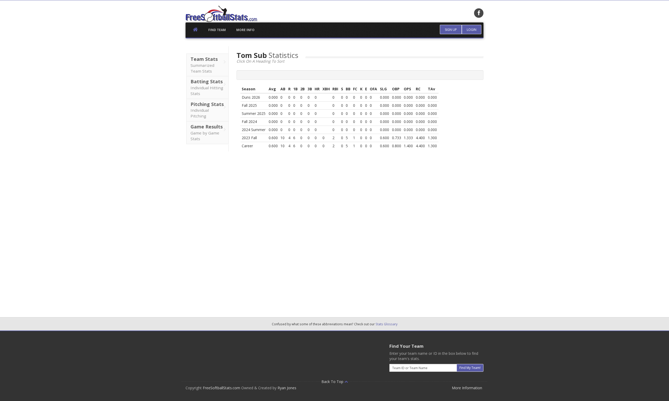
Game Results (207, 132)
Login (471, 29)
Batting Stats (207, 87)
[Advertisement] (207, 229)
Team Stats (204, 65)
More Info (245, 30)
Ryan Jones (287, 387)
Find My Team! (470, 367)
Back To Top (332, 381)
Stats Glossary (386, 324)
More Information (467, 387)
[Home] (221, 14)
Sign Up (451, 29)
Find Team (217, 30)
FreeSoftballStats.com (221, 387)
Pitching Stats (207, 110)
